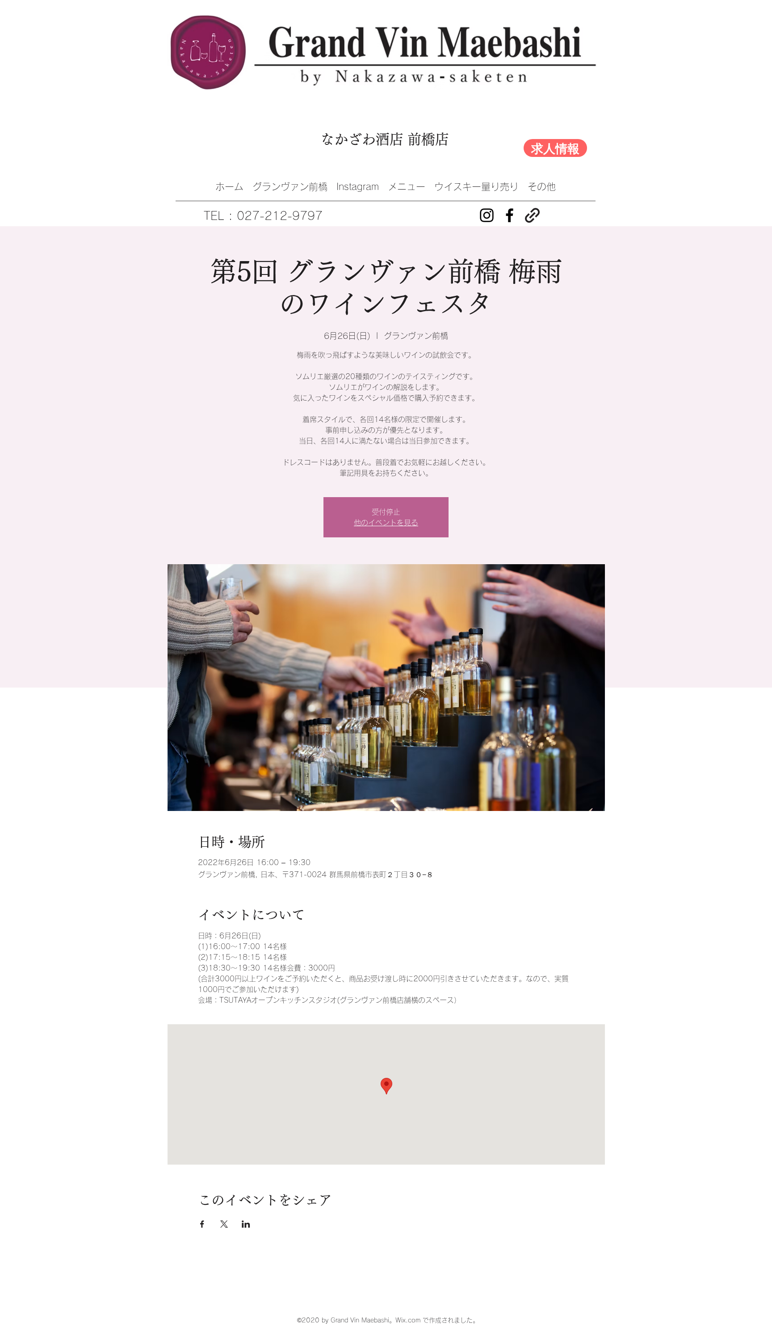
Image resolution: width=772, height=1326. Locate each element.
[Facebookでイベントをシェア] (202, 1224)
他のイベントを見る (386, 522)
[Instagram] (487, 215)
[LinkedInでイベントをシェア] (246, 1224)
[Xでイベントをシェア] (224, 1224)
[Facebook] (509, 215)
